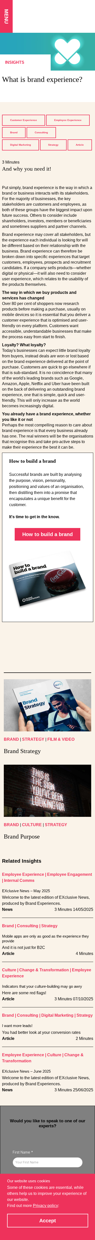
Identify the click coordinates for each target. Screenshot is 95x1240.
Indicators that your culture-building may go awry (42, 986)
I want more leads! (17, 1026)
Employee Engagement (69, 874)
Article (80, 144)
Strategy (53, 144)
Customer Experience (23, 120)
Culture (9, 970)
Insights (14, 62)
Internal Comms (19, 880)
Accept (47, 1220)
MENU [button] (6, 16)
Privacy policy (45, 1205)
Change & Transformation (44, 970)
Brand (13, 132)
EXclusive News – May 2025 (26, 891)
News (7, 909)
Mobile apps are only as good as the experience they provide (45, 938)
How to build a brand (47, 534)
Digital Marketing (20, 144)
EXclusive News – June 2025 (26, 1071)
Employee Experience (68, 120)
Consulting (41, 132)
